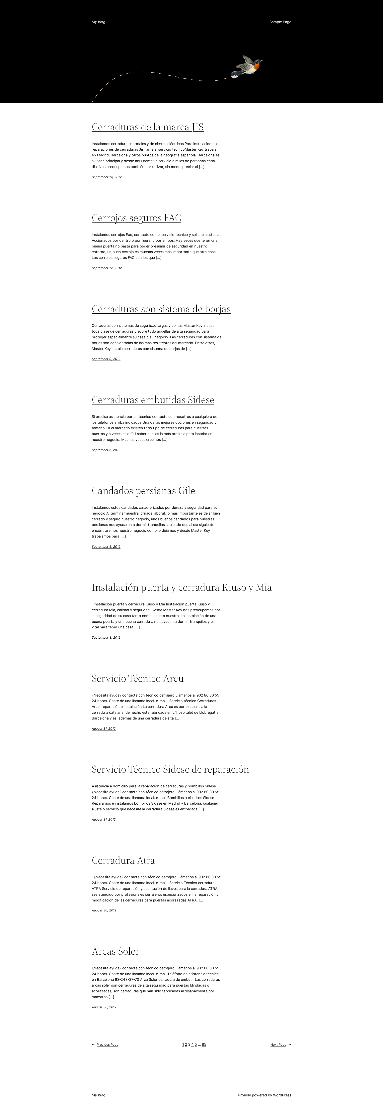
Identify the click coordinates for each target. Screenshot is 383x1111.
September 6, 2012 (106, 450)
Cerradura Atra (123, 860)
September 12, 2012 (107, 268)
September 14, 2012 (107, 177)
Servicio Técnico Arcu (138, 678)
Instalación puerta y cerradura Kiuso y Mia (182, 587)
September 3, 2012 (106, 637)
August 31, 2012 (104, 728)
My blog (98, 22)
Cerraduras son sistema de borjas (161, 309)
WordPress (282, 1095)
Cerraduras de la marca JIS (148, 127)
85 (204, 1044)
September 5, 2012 (106, 547)
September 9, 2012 (106, 359)
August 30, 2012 (104, 910)
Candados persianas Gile (143, 490)
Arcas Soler (115, 951)
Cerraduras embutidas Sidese (153, 399)
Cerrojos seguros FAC (136, 218)
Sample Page (280, 22)
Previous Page (105, 1044)
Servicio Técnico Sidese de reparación (170, 769)
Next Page (280, 1044)
